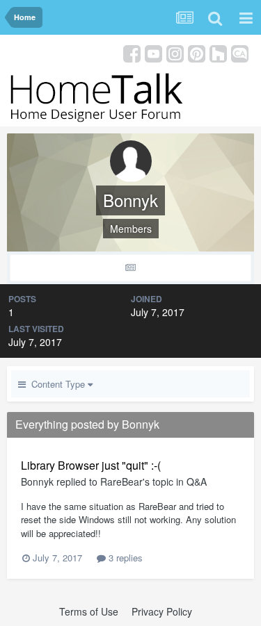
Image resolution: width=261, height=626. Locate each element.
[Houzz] (218, 52)
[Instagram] (175, 52)
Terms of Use (88, 611)
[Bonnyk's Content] (130, 267)
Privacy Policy (162, 611)
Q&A (197, 481)
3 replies (124, 557)
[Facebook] (132, 52)
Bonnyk (37, 481)
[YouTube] (153, 52)
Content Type (57, 383)
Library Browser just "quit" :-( (91, 465)
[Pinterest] (196, 52)
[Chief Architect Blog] (239, 52)
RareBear (121, 481)
